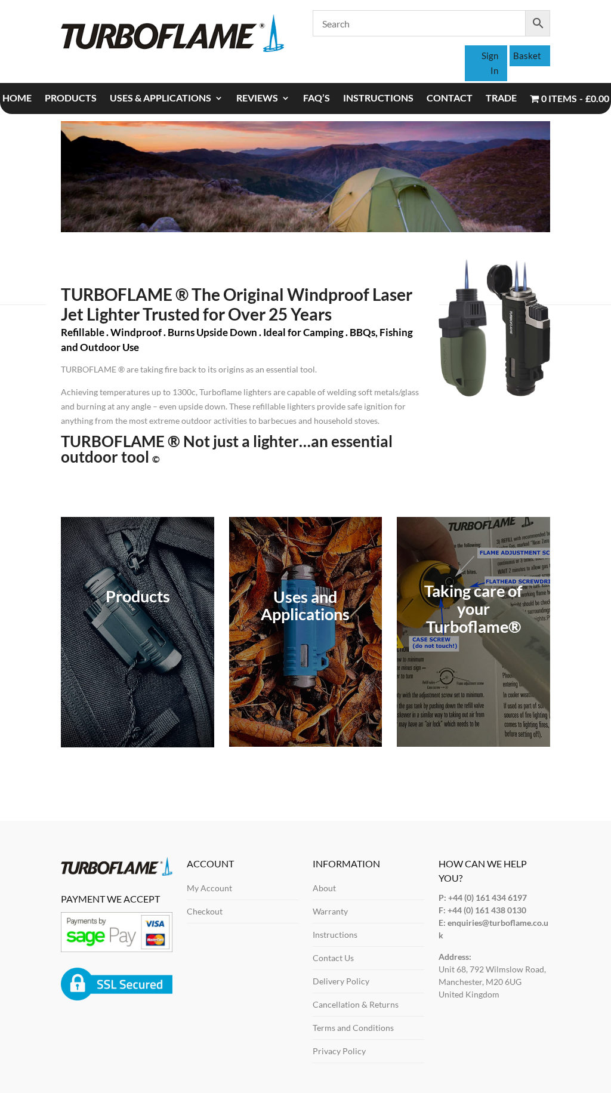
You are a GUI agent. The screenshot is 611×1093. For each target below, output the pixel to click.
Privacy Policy (339, 1051)
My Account (209, 888)
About (324, 888)
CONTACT (450, 98)
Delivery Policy (341, 981)
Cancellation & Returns (356, 1004)
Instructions (335, 934)
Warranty (330, 911)
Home (17, 98)
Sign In (490, 63)
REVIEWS (257, 98)
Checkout (205, 911)
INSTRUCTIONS (378, 98)
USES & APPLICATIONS (160, 98)
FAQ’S (316, 98)
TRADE (501, 98)
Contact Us (333, 958)
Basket (527, 55)
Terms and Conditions (353, 1028)
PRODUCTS (71, 98)
